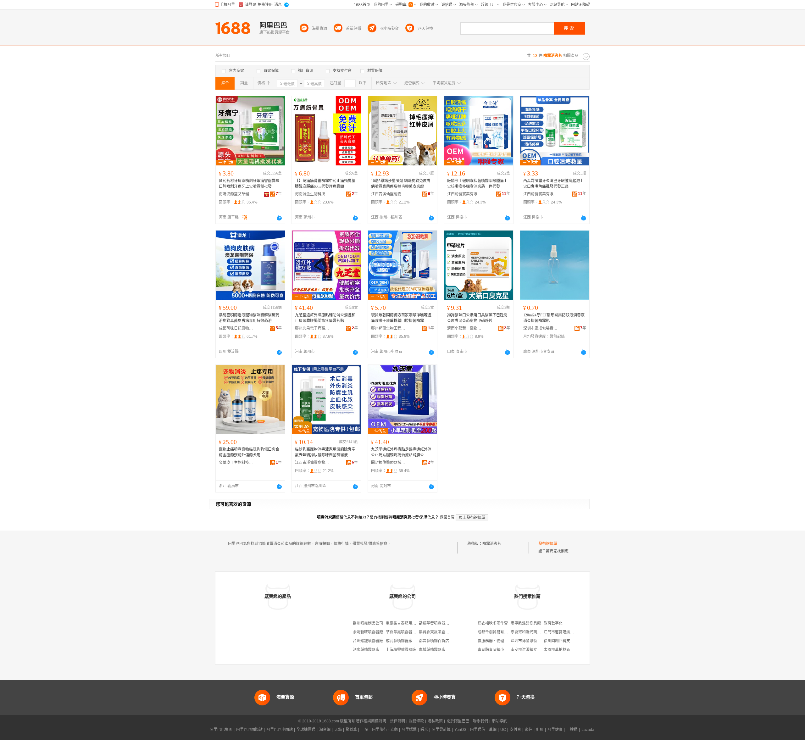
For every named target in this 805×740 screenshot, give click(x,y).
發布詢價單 (547, 544)
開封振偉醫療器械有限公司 (388, 462)
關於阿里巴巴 (458, 721)
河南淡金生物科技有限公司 (312, 194)
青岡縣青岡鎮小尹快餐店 (498, 650)
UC (503, 729)
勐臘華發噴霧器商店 (436, 623)
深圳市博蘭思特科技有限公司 (535, 641)
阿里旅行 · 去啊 (385, 729)
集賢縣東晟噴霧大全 (436, 632)
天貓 (338, 729)
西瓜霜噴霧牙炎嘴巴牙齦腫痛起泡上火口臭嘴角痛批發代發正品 (553, 184)
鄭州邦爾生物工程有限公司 (388, 328)
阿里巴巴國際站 (249, 729)
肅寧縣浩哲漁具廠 (526, 623)
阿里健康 (555, 729)
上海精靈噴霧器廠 (401, 650)
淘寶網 (324, 729)
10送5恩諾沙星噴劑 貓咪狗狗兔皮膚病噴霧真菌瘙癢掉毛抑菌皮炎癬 (400, 184)
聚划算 (351, 729)
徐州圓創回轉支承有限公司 (566, 641)
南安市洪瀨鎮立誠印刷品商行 (535, 650)
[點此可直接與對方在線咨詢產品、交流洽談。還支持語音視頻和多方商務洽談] (279, 218)
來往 (528, 729)
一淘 (364, 729)
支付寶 (515, 729)
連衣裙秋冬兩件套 (493, 623)
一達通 (572, 729)
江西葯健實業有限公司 (464, 194)
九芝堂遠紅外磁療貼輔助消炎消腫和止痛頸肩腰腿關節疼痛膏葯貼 (325, 318)
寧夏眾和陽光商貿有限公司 (533, 632)
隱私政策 (435, 721)
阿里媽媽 (409, 729)
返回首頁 (447, 517)
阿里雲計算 (441, 729)
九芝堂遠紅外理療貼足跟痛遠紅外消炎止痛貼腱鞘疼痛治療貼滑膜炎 (401, 452)
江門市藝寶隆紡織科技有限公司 (570, 632)
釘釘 (540, 729)
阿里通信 (477, 729)
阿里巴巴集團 (221, 729)
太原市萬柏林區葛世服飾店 (566, 650)
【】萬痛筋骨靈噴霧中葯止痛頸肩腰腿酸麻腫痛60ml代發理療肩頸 (325, 184)
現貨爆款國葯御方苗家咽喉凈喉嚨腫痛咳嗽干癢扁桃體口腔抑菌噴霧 (401, 318)
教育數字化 (553, 623)
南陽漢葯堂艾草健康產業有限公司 (236, 194)
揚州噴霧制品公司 (368, 623)
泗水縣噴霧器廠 (366, 650)
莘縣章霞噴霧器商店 (403, 632)
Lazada (587, 729)
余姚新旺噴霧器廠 (368, 632)
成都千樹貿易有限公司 (496, 632)
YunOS (460, 729)
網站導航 (499, 721)
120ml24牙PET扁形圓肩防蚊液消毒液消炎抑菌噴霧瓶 (554, 318)
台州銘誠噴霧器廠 (368, 641)
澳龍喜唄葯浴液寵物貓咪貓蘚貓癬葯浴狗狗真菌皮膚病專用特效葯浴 (249, 318)
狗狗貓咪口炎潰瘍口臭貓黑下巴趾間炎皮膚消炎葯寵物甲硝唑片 (477, 318)
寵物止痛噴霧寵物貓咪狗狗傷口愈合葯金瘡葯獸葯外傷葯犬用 (249, 452)
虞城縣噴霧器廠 (432, 650)
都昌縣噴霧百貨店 (434, 641)
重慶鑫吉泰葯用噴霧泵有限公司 (412, 623)
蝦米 (424, 729)
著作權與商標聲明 (371, 721)
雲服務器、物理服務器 (496, 641)
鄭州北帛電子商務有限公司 (312, 328)
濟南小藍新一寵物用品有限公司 (464, 328)
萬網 (493, 729)
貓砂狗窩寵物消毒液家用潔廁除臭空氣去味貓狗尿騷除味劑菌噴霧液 (325, 452)
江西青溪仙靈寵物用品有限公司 (388, 194)
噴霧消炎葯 (491, 544)
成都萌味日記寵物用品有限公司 (236, 328)
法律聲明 (397, 721)
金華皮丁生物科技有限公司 (236, 462)
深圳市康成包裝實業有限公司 (540, 328)
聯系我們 (480, 721)
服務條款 (416, 721)
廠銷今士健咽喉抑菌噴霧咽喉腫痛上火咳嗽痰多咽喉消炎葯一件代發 (477, 184)
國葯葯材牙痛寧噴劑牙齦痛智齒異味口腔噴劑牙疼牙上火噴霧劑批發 (249, 184)
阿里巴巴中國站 (279, 729)
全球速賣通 (306, 729)
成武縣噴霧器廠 (399, 641)
